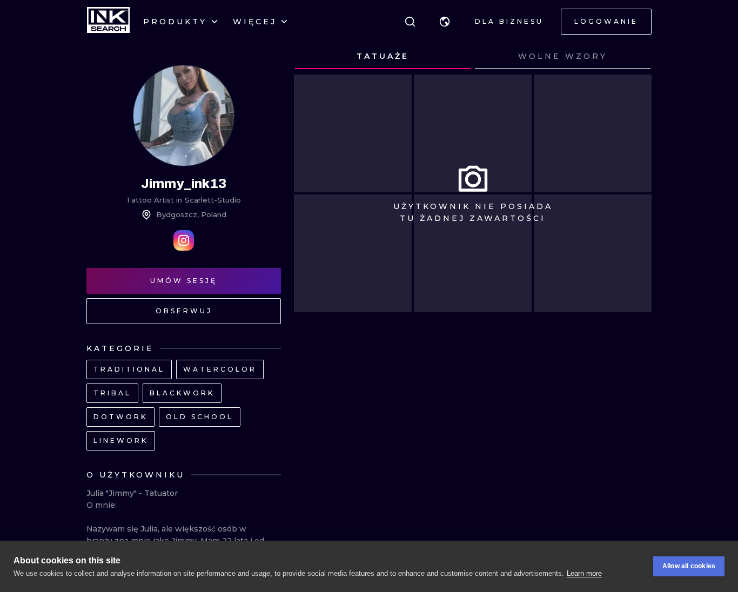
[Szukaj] (410, 22)
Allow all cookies (688, 566)
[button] (445, 22)
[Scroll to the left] (312, 57)
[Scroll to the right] (633, 57)
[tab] (383, 56)
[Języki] (445, 22)
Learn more (584, 573)
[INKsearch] (108, 21)
